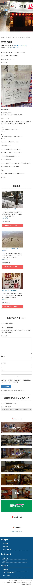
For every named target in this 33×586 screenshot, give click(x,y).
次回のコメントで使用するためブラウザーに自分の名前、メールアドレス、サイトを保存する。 (16, 381)
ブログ (9, 37)
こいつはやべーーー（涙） (9, 209)
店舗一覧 (5, 558)
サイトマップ (6, 575)
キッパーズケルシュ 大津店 (18, 37)
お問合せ (5, 569)
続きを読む (5, 218)
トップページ (4, 37)
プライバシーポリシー (8, 572)
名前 (3, 356)
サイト (3, 370)
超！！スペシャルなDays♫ (9, 290)
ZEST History (7, 549)
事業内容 (5, 546)
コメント (4, 336)
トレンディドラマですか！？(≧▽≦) (10, 249)
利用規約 (23, 584)
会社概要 (5, 543)
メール (3, 363)
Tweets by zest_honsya (16, 531)
